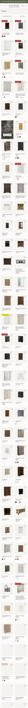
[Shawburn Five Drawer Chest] (7, 650)
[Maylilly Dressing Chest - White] (21, 282)
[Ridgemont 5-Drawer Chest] (7, 66)
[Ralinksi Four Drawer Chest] (21, 451)
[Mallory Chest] (21, 549)
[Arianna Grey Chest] (21, 66)
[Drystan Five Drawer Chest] (7, 146)
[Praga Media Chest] (21, 207)
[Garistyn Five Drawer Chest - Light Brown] (7, 301)
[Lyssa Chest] (7, 451)
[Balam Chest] (21, 46)
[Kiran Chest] (7, 472)
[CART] (25, 6)
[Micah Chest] (21, 339)
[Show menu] (2, 6)
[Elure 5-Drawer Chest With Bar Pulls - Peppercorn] (7, 357)
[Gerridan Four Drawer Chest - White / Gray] (21, 669)
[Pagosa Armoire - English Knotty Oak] (7, 169)
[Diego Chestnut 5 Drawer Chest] (7, 413)
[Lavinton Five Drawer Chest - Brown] (7, 492)
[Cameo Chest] (21, 413)
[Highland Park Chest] (21, 569)
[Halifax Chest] (21, 107)
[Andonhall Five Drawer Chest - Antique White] (21, 188)
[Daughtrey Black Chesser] (7, 589)
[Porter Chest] (21, 472)
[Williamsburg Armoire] (7, 244)
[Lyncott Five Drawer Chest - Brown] (7, 629)
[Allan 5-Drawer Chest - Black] (7, 690)
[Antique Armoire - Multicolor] (21, 226)
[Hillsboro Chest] (7, 512)
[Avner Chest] (7, 433)
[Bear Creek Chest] (7, 87)
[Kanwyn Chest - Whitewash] (7, 319)
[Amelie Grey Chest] (21, 26)
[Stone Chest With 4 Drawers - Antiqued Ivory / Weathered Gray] (21, 589)
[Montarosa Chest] (7, 107)
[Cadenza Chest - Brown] (21, 301)
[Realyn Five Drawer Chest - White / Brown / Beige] (21, 319)
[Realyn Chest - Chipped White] (7, 395)
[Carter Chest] (7, 569)
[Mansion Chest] (21, 126)
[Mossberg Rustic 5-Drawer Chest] (7, 669)
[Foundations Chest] (21, 376)
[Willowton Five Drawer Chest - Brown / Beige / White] (21, 87)
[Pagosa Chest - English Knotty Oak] (7, 282)
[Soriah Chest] (21, 530)
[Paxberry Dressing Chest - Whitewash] (7, 376)
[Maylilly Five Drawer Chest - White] (7, 46)
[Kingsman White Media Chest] (7, 207)
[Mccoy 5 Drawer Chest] (7, 549)
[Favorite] (11, 21)
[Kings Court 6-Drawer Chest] (21, 146)
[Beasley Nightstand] (7, 608)
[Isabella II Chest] (21, 357)
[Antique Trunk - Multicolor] (21, 512)
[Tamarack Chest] (21, 492)
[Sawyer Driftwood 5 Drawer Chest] (21, 690)
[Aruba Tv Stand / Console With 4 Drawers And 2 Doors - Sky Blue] (21, 262)
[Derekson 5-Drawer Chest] (21, 629)
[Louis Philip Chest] (7, 26)
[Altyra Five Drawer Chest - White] (21, 650)
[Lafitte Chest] (21, 169)
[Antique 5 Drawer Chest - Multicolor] (7, 530)
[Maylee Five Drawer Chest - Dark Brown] (7, 188)
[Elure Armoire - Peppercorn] (7, 226)
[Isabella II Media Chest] (7, 262)
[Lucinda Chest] (21, 395)
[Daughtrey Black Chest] (21, 433)
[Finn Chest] (7, 339)
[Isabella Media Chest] (21, 244)
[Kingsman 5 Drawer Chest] (21, 608)
